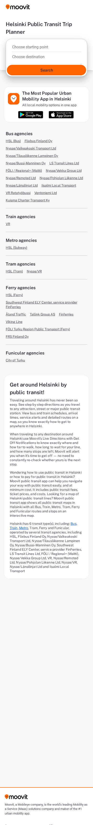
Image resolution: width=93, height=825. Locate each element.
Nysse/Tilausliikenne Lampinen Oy (32, 156)
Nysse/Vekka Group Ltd (64, 170)
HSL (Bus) (13, 141)
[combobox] (46, 48)
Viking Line (14, 322)
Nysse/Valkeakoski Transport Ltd (31, 148)
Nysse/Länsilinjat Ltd (22, 185)
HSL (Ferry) (14, 295)
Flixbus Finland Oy (38, 141)
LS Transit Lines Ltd (64, 163)
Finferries (66, 314)
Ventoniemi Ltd (45, 193)
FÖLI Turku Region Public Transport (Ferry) (38, 329)
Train (14, 528)
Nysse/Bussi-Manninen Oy (26, 163)
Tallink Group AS (42, 314)
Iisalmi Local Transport (58, 185)
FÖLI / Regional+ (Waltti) (24, 170)
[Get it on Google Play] (31, 115)
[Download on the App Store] (61, 115)
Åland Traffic (16, 314)
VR (8, 224)
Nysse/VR (34, 271)
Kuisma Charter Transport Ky (28, 200)
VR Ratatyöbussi (18, 193)
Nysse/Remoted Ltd (21, 178)
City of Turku (15, 360)
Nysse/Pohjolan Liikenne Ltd (61, 178)
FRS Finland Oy (17, 336)
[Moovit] (18, 7)
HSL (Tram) (14, 271)
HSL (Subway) (16, 247)
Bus (73, 524)
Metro (23, 528)
